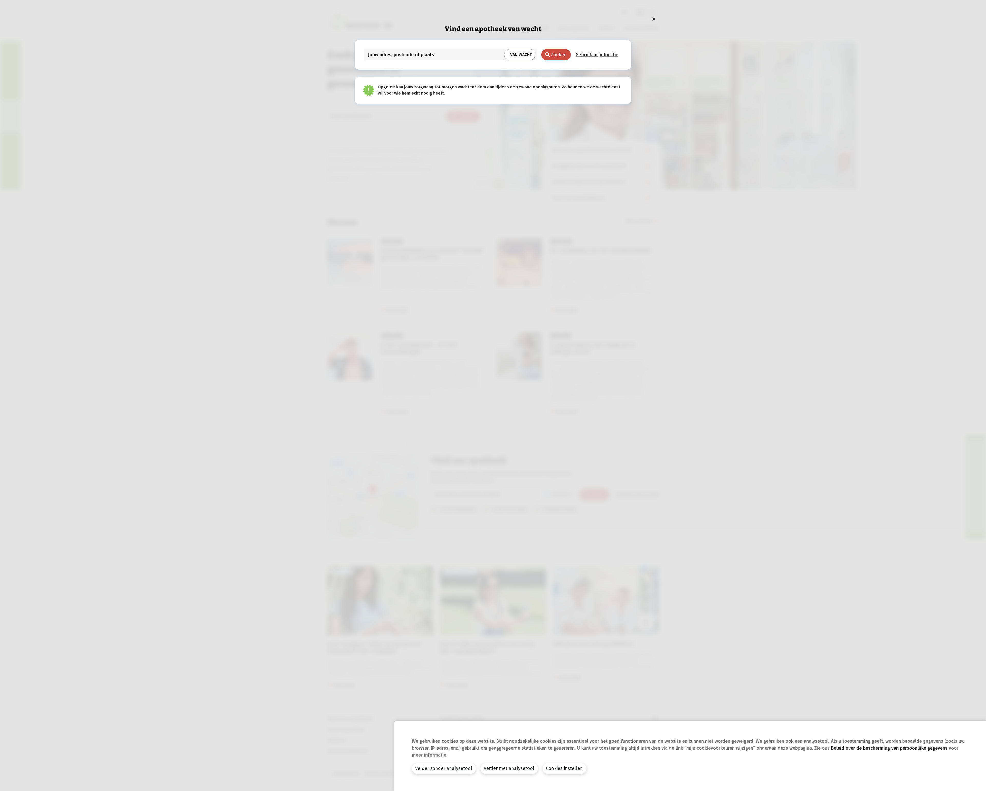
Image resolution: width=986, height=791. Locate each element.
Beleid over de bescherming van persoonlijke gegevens (889, 748)
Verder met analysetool (509, 768)
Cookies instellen (564, 768)
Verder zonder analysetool (443, 768)
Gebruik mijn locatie (597, 55)
